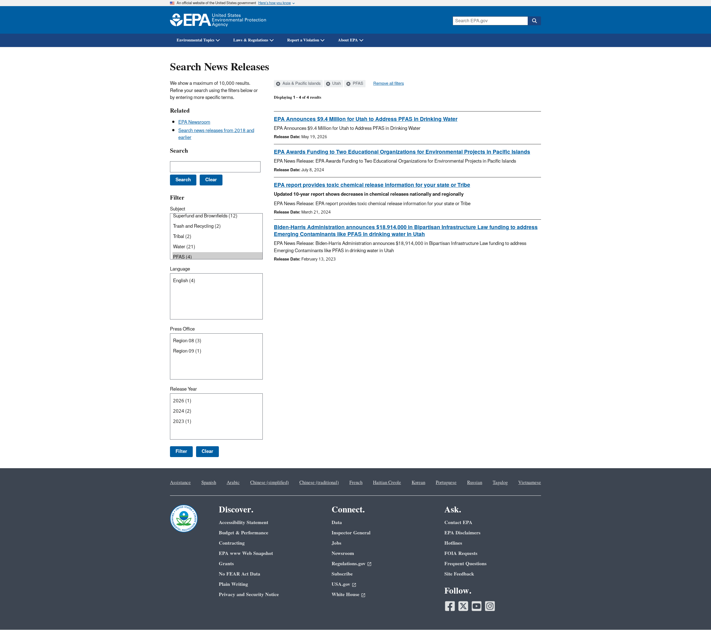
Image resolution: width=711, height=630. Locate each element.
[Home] (218, 20)
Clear (207, 452)
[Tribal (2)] (217, 237)
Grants (226, 564)
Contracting (232, 543)
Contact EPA (458, 522)
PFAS (357, 83)
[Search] (534, 20)
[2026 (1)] (217, 401)
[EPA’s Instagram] (489, 606)
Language (180, 269)
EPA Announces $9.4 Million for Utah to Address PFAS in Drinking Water (365, 119)
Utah (336, 83)
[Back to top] (695, 614)
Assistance (180, 483)
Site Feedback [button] (459, 574)
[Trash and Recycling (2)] (217, 226)
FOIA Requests (460, 553)
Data (337, 522)
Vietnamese (529, 483)
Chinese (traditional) (319, 483)
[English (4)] (217, 281)
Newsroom (343, 553)
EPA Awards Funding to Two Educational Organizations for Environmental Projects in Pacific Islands (402, 152)
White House (345, 594)
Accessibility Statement (243, 522)
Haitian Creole (387, 483)
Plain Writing (233, 584)
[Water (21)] (217, 247)
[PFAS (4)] (217, 257)
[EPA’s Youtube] (476, 606)
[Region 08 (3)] (217, 341)
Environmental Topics (195, 40)
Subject (177, 209)
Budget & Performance (243, 533)
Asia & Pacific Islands (301, 83)
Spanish (208, 483)
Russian (474, 483)
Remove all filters (388, 83)
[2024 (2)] (217, 411)
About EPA (348, 40)
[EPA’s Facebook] (449, 606)
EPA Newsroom (194, 122)
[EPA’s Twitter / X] (463, 606)
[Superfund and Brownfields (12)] (217, 216)
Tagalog (500, 483)
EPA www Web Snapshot (246, 553)
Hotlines (453, 543)
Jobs (336, 543)
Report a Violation (303, 40)
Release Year (183, 389)
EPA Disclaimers (462, 533)
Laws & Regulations (250, 40)
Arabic (233, 483)
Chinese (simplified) (269, 483)
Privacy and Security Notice (249, 594)
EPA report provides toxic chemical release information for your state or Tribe (372, 185)
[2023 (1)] (217, 421)
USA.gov (341, 584)
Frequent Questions (465, 564)
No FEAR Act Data (239, 574)
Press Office (182, 329)
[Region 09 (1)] (217, 351)
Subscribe (342, 574)
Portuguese (446, 483)
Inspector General (351, 533)
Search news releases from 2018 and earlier (216, 134)
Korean (418, 483)
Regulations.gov (348, 564)
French (355, 483)
